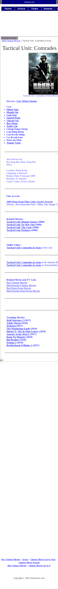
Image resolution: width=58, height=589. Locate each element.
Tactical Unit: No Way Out (20, 224)
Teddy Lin (11, 126)
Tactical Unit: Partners (18, 230)
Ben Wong (11, 123)
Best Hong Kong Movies (18, 288)
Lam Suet (11, 115)
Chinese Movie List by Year (43, 559)
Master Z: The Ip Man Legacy (22, 331)
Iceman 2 (11, 342)
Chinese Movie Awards (29, 562)
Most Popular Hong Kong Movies (23, 291)
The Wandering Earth (18, 328)
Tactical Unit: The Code (19, 227)
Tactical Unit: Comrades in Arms (23, 247)
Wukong (11, 326)
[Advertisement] (29, 392)
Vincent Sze (12, 120)
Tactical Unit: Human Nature (21, 222)
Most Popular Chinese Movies (21, 285)
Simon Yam (12, 109)
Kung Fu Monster (15, 337)
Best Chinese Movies (16, 282)
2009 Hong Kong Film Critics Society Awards (29, 201)
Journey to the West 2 (17, 334)
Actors (25, 559)
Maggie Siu (12, 112)
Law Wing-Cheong (27, 101)
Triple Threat (13, 323)
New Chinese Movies (10, 559)
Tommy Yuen (13, 143)
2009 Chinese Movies (11, 41)
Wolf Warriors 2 (15, 320)
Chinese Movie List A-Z (39, 566)
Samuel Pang (13, 118)
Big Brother (12, 339)
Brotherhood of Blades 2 (19, 345)
